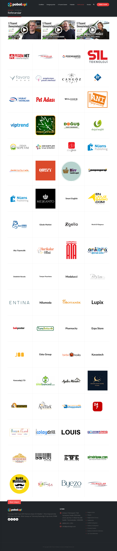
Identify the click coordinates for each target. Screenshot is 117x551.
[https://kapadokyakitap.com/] (19, 406)
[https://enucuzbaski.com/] (97, 198)
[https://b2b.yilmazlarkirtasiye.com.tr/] (45, 56)
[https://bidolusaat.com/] (45, 484)
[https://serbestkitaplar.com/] (19, 224)
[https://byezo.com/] (71, 484)
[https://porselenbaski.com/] (97, 432)
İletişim (89, 515)
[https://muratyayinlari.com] (19, 99)
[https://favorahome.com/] (19, 78)
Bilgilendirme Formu (92, 517)
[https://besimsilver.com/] (97, 276)
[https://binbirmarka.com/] (71, 354)
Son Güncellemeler (92, 533)
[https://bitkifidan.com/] (97, 458)
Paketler (72, 4)
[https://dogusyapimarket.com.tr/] (71, 125)
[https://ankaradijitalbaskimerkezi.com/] (97, 250)
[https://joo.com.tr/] (19, 354)
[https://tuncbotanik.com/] (45, 328)
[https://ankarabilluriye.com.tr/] (71, 147)
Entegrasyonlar (51, 4)
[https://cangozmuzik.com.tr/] (71, 78)
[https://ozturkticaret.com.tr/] (19, 432)
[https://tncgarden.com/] (45, 380)
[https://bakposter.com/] (19, 328)
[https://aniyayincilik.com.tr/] (97, 99)
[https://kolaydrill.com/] (45, 432)
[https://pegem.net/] (19, 56)
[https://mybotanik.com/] (71, 302)
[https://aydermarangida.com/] (71, 380)
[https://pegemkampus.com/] (71, 56)
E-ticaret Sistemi (91, 528)
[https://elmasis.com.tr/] (71, 99)
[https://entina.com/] (19, 302)
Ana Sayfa (10, 10)
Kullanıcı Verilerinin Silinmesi (95, 531)
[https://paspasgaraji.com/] (97, 170)
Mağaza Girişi (91, 512)
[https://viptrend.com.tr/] (19, 125)
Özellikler (41, 4)
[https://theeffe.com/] (71, 458)
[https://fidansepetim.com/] (19, 147)
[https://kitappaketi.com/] (71, 406)
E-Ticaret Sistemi (62, 4)
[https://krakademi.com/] (98, 78)
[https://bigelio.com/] (71, 224)
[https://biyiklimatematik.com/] (19, 484)
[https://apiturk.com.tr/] (45, 406)
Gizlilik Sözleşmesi (92, 523)
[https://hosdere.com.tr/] (19, 458)
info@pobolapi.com (69, 526)
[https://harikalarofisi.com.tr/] (45, 250)
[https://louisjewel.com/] (71, 432)
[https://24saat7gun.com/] (97, 406)
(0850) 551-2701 (67, 523)
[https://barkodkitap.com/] (45, 458)
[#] (97, 56)
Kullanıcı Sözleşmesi (92, 525)
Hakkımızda (90, 520)
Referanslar (80, 4)
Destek (89, 4)
